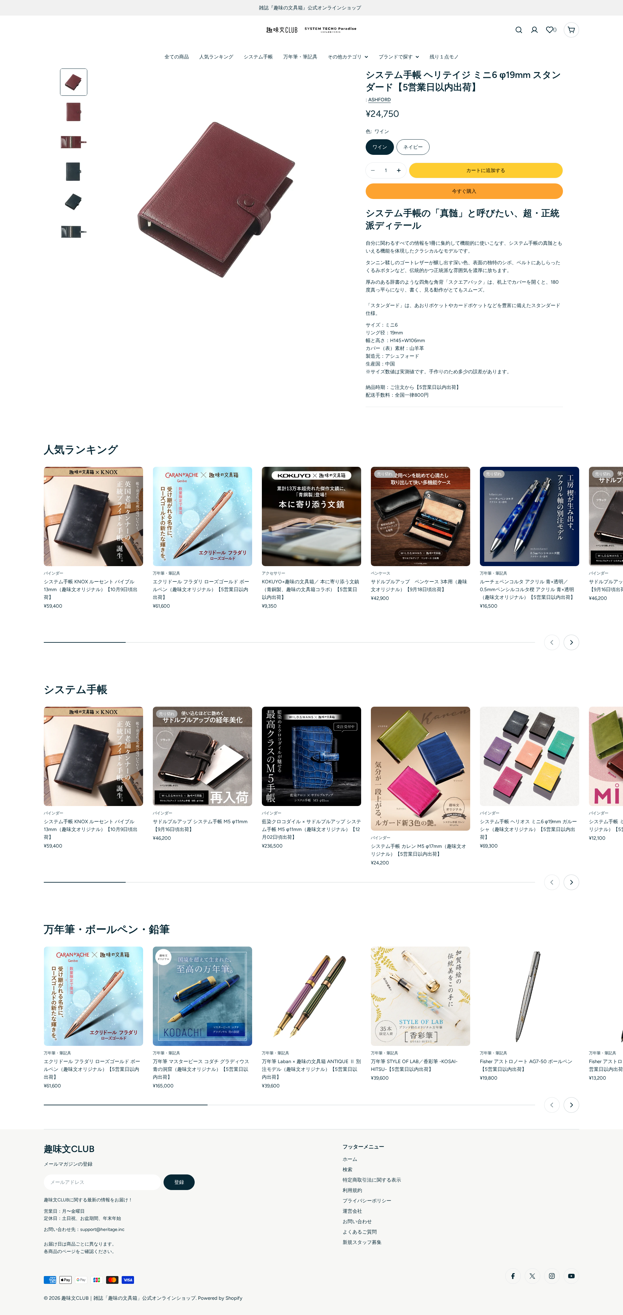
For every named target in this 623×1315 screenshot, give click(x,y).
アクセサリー (273, 573)
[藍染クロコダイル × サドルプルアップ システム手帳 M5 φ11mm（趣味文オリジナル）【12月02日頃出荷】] (311, 756)
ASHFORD (379, 100)
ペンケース (380, 573)
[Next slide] (571, 642)
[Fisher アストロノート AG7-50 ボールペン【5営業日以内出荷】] (529, 996)
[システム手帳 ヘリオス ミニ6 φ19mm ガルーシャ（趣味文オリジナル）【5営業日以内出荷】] (529, 756)
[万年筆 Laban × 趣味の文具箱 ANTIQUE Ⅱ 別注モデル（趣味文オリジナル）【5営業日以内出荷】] (311, 996)
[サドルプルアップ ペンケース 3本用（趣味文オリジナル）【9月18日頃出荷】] (420, 516)
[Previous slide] (552, 642)
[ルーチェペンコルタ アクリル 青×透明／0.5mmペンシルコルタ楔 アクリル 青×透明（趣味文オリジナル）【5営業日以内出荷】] (529, 516)
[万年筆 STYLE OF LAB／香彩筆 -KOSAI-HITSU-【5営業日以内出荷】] (420, 996)
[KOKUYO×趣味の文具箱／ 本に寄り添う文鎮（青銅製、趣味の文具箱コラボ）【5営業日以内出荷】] (311, 516)
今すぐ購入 (464, 191)
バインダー (53, 573)
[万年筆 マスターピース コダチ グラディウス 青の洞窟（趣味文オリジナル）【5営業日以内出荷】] (202, 996)
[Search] (519, 30)
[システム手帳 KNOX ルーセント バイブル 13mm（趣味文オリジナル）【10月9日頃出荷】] (93, 516)
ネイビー (413, 147)
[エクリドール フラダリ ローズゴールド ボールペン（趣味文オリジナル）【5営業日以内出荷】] (202, 516)
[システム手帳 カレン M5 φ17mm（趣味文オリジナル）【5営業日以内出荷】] (420, 769)
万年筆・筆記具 (166, 573)
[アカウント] (534, 30)
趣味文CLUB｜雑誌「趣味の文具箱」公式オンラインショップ (128, 1298)
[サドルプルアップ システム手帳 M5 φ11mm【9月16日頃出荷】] (202, 756)
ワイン (380, 147)
